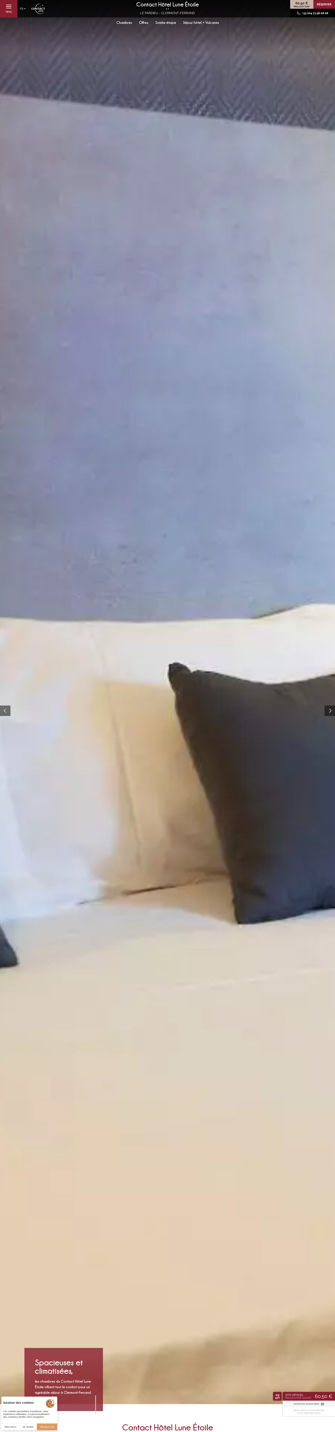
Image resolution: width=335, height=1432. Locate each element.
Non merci (10, 1426)
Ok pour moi (47, 1426)
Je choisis (28, 1426)
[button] (5, 711)
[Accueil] (38, 8)
